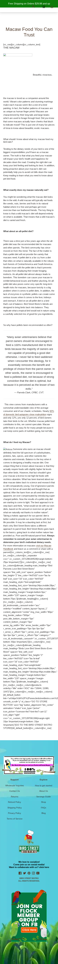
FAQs (43, 807)
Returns (14, 796)
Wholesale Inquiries (14, 785)
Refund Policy (14, 802)
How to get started (43, 785)
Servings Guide (43, 796)
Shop (43, 802)
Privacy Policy (14, 813)
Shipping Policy (14, 807)
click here (44, 867)
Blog (43, 813)
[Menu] (52, 7)
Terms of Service (14, 819)
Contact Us (14, 791)
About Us (43, 791)
